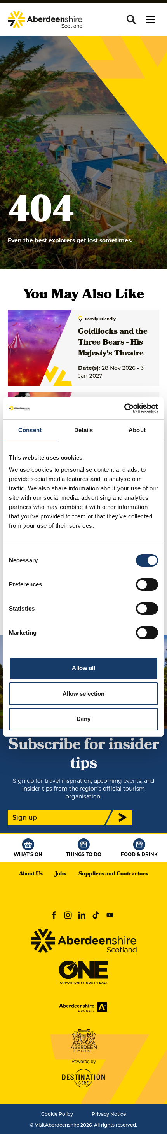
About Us (31, 874)
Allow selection (84, 693)
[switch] (147, 584)
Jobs (60, 874)
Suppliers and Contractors (113, 874)
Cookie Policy (57, 1114)
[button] (150, 19)
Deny (83, 719)
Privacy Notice (109, 1114)
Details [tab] (83, 430)
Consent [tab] (30, 430)
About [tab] (137, 430)
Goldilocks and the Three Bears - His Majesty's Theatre (113, 343)
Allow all (84, 668)
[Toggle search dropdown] (131, 19)
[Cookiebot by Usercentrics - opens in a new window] (124, 408)
